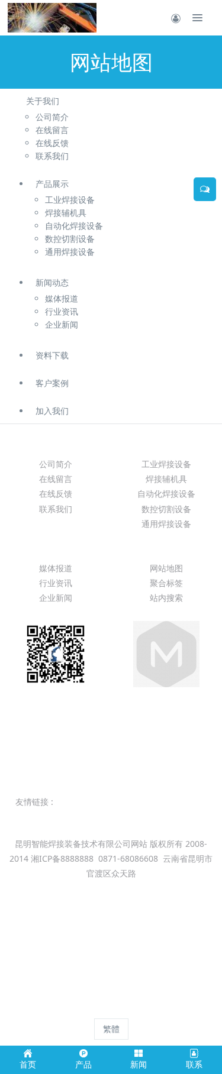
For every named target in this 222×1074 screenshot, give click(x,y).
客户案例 (52, 383)
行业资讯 (55, 582)
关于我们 (42, 100)
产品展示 (52, 183)
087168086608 (111, 733)
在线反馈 (55, 493)
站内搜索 (166, 597)
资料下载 (52, 355)
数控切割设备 (166, 509)
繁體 (111, 1028)
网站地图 (166, 568)
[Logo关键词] (52, 17)
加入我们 (52, 410)
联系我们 (55, 509)
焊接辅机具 (166, 478)
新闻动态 (52, 282)
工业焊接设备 (166, 464)
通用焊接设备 (166, 523)
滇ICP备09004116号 (110, 888)
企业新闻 (55, 597)
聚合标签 (166, 582)
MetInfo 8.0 (90, 1007)
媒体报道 (55, 568)
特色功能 (166, 547)
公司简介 (55, 464)
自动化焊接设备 (166, 493)
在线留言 (55, 478)
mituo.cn (186, 1007)
